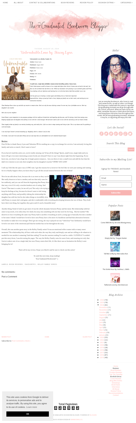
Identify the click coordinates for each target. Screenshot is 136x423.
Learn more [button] (31, 407)
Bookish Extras (106, 3)
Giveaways (116, 383)
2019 (102, 348)
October (102, 312)
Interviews (116, 387)
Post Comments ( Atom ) (21, 341)
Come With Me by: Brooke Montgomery (116, 223)
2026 (102, 300)
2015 (102, 357)
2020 (102, 345)
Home (5, 3)
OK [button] (27, 414)
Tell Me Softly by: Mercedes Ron (116, 254)
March (102, 330)
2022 (102, 340)
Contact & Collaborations (42, 3)
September (103, 315)
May (101, 325)
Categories (126, 3)
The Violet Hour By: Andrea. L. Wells (116, 269)
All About (18, 3)
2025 (102, 302)
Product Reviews (116, 372)
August (102, 317)
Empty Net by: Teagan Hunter (116, 238)
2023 (102, 337)
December (103, 307)
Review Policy (86, 3)
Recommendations (116, 393)
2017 (102, 353)
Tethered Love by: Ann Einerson (116, 285)
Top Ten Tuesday (115, 374)
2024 (102, 305)
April (101, 327)
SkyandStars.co (76, 419)
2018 (102, 350)
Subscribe (115, 192)
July (100, 320)
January (102, 335)
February (103, 332)
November (103, 310)
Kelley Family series (47, 264)
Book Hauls (116, 385)
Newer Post (6, 337)
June (101, 322)
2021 (102, 342)
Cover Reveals (115, 379)
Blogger (93, 415)
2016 (102, 355)
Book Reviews (67, 3)
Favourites (30, 264)
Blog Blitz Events (116, 381)
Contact (116, 395)
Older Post (87, 337)
